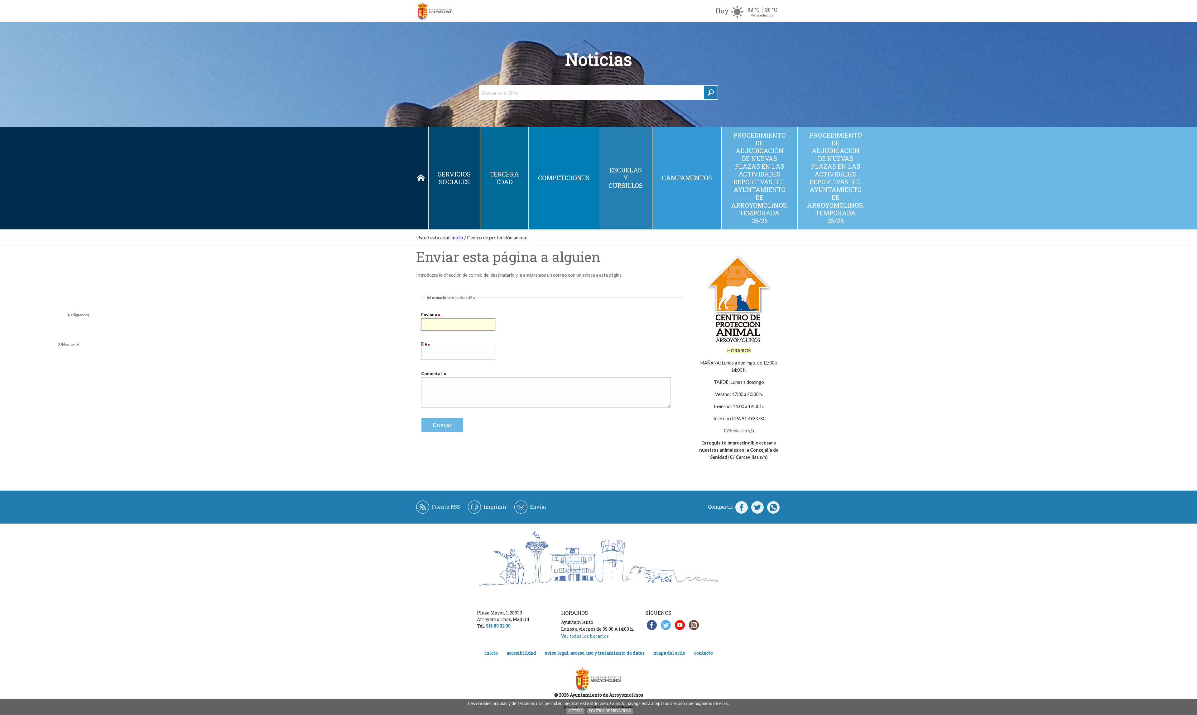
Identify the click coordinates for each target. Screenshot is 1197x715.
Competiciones (563, 178)
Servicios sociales (454, 178)
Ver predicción (762, 15)
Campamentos (687, 178)
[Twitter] (757, 507)
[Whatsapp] (773, 507)
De (424, 343)
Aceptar (575, 710)
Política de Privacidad (610, 710)
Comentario (433, 373)
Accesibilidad (521, 653)
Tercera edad (504, 178)
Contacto (703, 653)
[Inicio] (435, 11)
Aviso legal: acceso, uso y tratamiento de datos (595, 653)
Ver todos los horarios (585, 636)
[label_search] (710, 92)
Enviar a (429, 314)
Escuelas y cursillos (625, 178)
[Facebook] (741, 507)
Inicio (420, 178)
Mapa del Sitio (669, 653)
